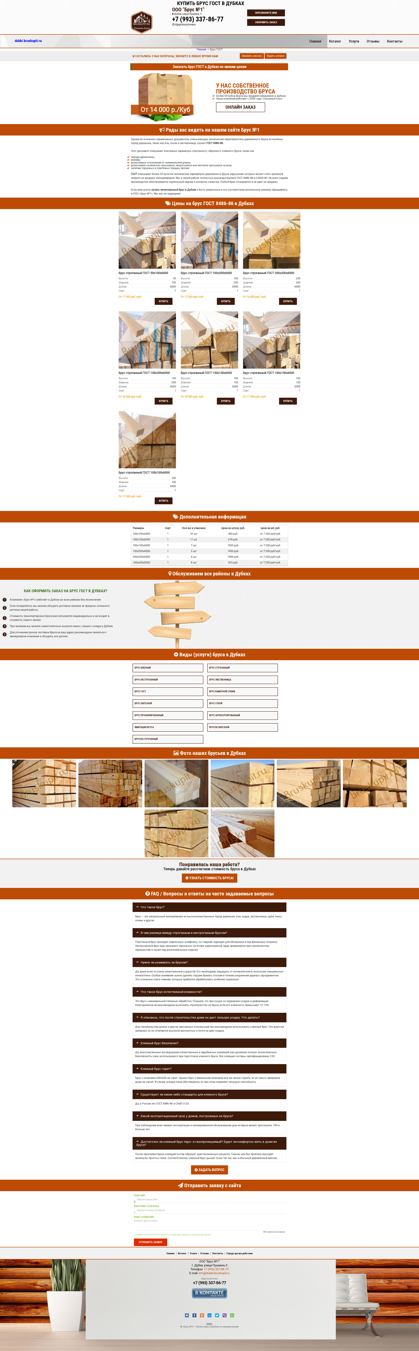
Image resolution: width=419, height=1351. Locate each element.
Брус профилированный (149, 715)
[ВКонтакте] (187, 1315)
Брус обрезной (143, 703)
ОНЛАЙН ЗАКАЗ (241, 107)
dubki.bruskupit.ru (28, 41)
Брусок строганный (146, 739)
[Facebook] (194, 1315)
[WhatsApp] (232, 1315)
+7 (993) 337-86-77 (198, 19)
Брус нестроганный (146, 679)
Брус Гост (140, 691)
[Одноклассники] (202, 1315)
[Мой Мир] (209, 1315)
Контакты (394, 41)
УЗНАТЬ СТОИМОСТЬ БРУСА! (211, 878)
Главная (315, 41)
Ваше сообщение (144, 1217)
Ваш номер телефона (146, 1206)
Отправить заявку (150, 1242)
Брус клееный (143, 667)
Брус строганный (219, 667)
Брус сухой (215, 703)
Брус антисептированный (224, 715)
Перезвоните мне (266, 12)
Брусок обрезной (219, 727)
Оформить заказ (266, 22)
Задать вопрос (275, 55)
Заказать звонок (252, 55)
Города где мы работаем (240, 1253)
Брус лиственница (220, 679)
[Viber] (225, 1315)
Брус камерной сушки (222, 691)
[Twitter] (217, 1315)
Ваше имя (139, 1195)
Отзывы (373, 41)
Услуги (354, 41)
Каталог (335, 41)
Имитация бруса (144, 727)
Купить (163, 301)
